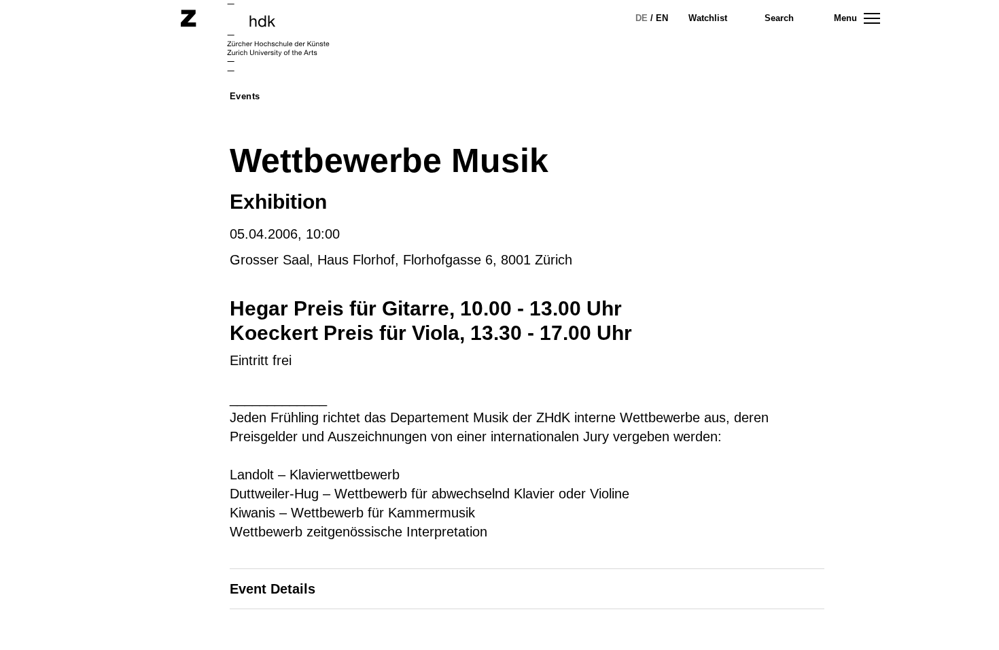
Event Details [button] (272, 588)
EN (662, 18)
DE (641, 18)
